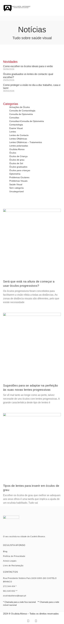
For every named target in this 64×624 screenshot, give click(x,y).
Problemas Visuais (18, 181)
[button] (57, 8)
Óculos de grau (16, 159)
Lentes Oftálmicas (18, 138)
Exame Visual (16, 128)
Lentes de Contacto (19, 135)
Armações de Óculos (19, 107)
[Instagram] (36, 621)
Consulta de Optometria (21, 114)
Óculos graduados (18, 167)
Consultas (14, 117)
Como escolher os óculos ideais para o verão (28, 66)
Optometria (14, 174)
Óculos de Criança (18, 156)
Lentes (12, 131)
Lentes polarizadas (18, 145)
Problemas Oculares (19, 177)
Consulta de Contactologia (22, 110)
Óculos (12, 152)
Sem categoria (16, 188)
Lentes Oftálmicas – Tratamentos (25, 142)
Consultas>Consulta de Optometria (26, 121)
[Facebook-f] (28, 621)
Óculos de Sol (16, 163)
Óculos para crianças (19, 170)
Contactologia (16, 124)
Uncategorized (16, 191)
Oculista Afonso (17, 149)
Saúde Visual (15, 184)
